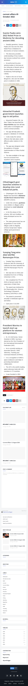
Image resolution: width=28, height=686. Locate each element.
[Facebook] (7, 25)
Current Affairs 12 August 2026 (11, 442)
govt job (5, 589)
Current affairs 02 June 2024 (17, 533)
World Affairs (18, 5)
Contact (15, 683)
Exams (24, 5)
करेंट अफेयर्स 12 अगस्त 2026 (9, 424)
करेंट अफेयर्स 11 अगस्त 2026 (9, 460)
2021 (14, 642)
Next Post (24, 510)
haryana (5, 591)
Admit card (5, 519)
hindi (4, 595)
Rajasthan (5, 602)
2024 (14, 635)
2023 (14, 638)
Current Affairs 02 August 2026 (17, 540)
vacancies (5, 610)
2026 (14, 631)
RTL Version (21, 683)
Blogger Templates (14, 681)
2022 (14, 640)
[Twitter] (10, 25)
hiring (4, 598)
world (4, 612)
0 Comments (7, 21)
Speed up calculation (7, 523)
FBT (22, 681)
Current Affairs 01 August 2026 (17, 546)
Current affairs (9, 5)
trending (5, 608)
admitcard (5, 576)
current (4, 583)
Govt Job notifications (7, 517)
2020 (14, 644)
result (4, 604)
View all (23, 407)
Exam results (5, 521)
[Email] (17, 25)
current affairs (9, 11)
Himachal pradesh (7, 593)
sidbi (4, 606)
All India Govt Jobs (7, 578)
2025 (14, 633)
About (9, 683)
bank (4, 581)
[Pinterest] (13, 25)
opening (5, 600)
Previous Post (5, 510)
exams (4, 587)
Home (2, 5)
